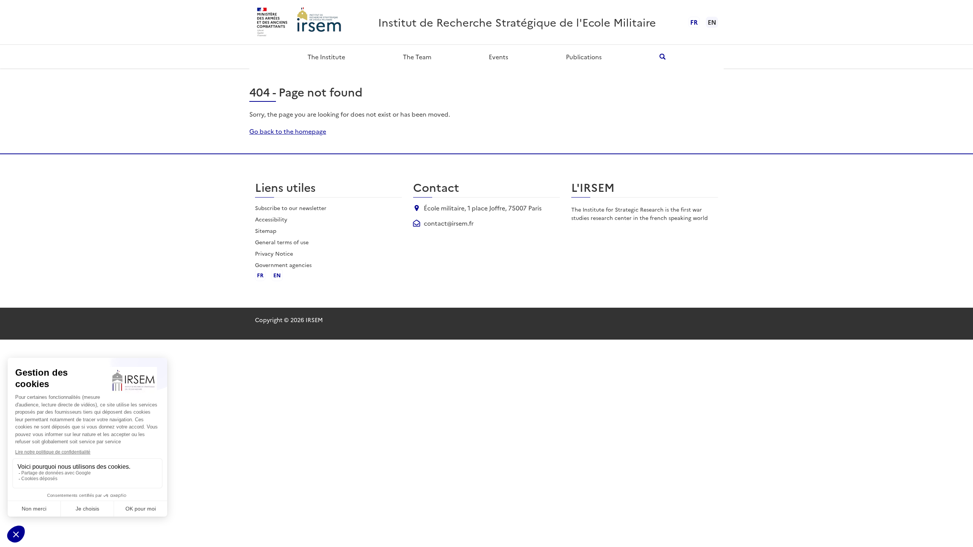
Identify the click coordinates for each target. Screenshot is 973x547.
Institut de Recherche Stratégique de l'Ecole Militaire (517, 21)
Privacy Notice (274, 253)
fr (694, 22)
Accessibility (271, 219)
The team (417, 56)
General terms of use (282, 242)
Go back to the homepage (287, 131)
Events (498, 56)
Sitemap (265, 230)
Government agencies (283, 265)
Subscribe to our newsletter (290, 208)
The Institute (326, 56)
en (277, 275)
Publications (584, 56)
